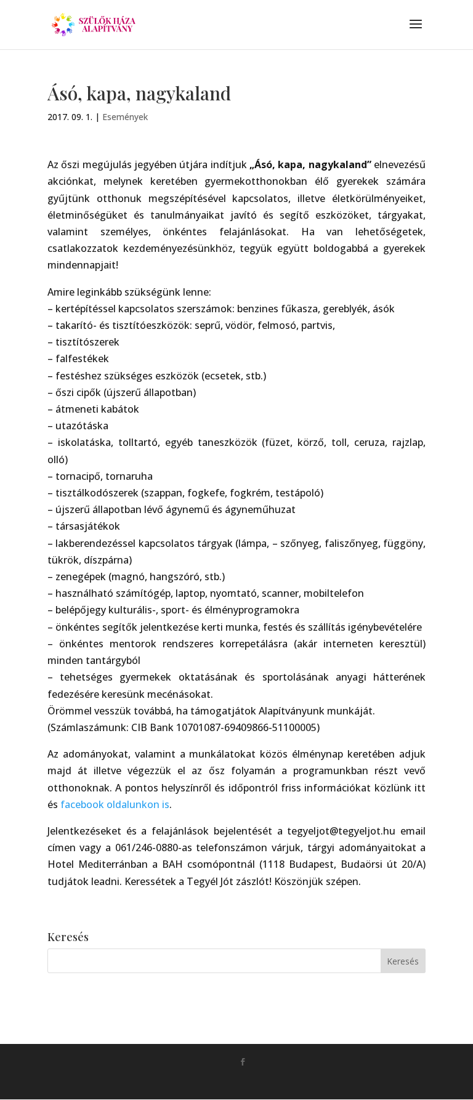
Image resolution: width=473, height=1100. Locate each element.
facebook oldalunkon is (114, 804)
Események (125, 117)
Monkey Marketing (254, 1081)
